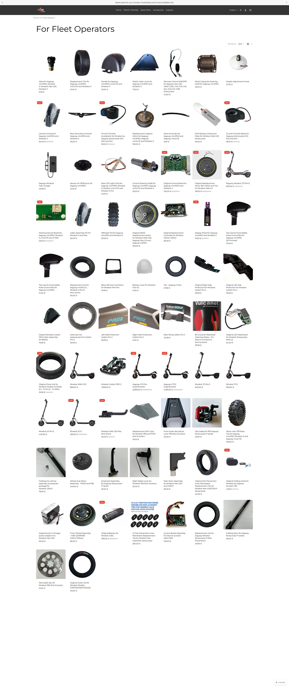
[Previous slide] (2, 2)
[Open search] (240, 10)
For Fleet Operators (47, 18)
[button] (241, 43)
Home (35, 18)
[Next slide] (286, 2)
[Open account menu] (245, 10)
